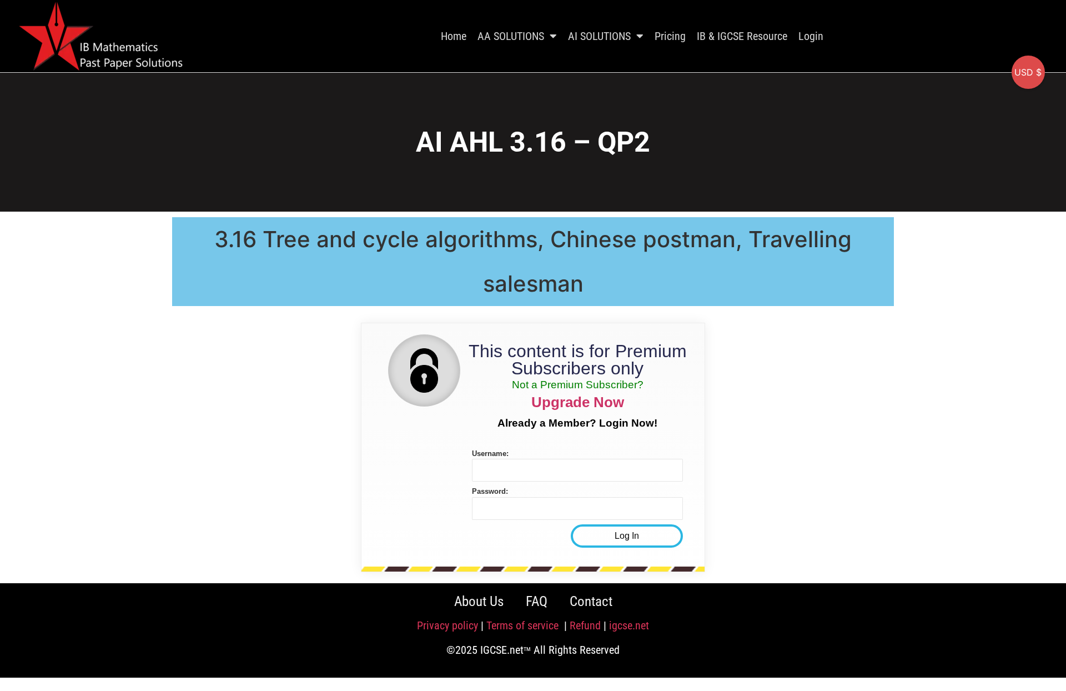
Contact (591, 601)
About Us (479, 601)
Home (453, 36)
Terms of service (523, 625)
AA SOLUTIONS (510, 36)
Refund (585, 625)
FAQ (536, 601)
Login (810, 36)
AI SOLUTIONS (599, 36)
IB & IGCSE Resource (742, 36)
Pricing (670, 36)
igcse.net (629, 625)
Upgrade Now (577, 402)
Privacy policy (447, 625)
